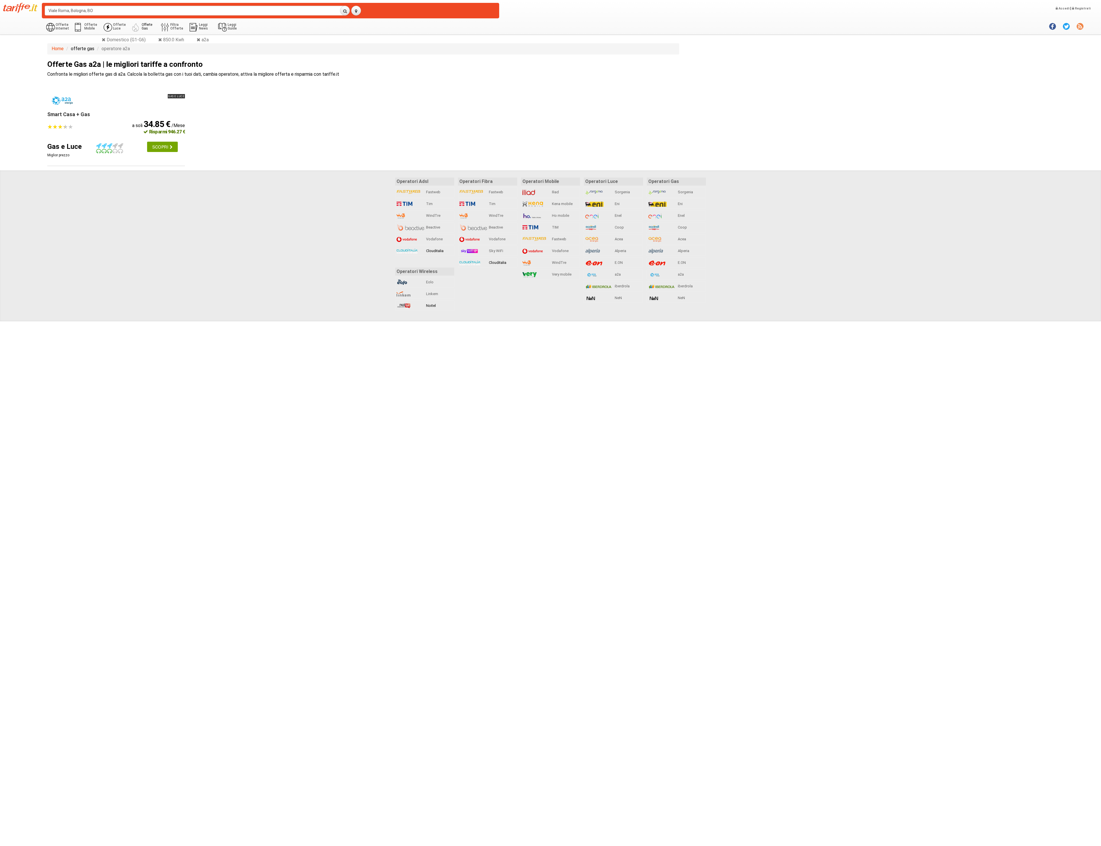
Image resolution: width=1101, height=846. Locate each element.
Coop (619, 227)
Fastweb (432, 192)
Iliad (555, 192)
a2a (617, 274)
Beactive (432, 227)
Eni (617, 204)
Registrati (1082, 8)
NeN (618, 298)
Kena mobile (562, 204)
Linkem (431, 294)
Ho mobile (560, 215)
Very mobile (561, 274)
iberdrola (622, 286)
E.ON (618, 262)
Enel (618, 215)
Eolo (429, 282)
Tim (429, 204)
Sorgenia (622, 192)
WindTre (432, 215)
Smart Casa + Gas (68, 114)
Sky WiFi (495, 251)
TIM (555, 227)
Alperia (620, 251)
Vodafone (434, 239)
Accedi (1063, 8)
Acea (618, 239)
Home (58, 48)
